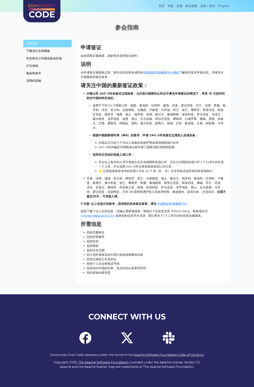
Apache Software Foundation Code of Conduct (169, 355)
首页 (162, 6)
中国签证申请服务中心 (172, 204)
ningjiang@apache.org (97, 215)
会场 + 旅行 (207, 6)
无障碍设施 (33, 80)
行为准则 (32, 66)
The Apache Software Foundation (103, 362)
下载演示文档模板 (38, 51)
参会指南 (191, 6)
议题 (179, 6)
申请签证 (32, 43)
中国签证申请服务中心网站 (161, 72)
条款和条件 (33, 73)
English (223, 6)
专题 (170, 6)
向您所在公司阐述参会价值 (44, 58)
